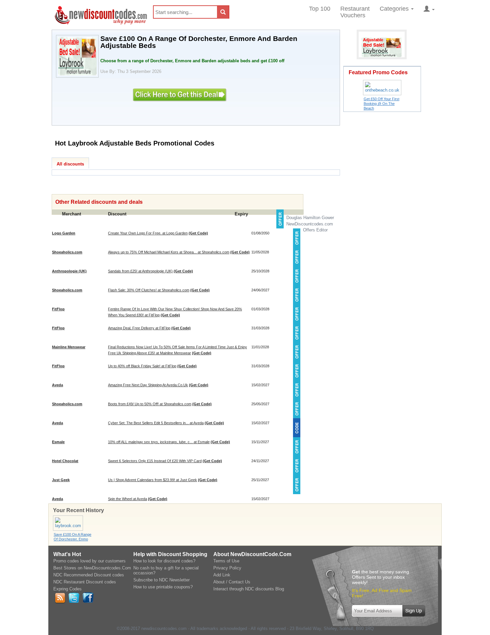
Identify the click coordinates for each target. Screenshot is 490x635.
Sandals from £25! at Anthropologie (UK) (140, 271)
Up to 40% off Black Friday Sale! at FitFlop (142, 366)
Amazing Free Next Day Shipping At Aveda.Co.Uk (148, 385)
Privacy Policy (227, 567)
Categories (395, 8)
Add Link (221, 574)
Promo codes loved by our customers (89, 560)
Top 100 (319, 8)
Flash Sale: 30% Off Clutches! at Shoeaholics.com (148, 290)
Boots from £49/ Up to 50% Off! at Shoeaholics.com (149, 404)
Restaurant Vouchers (355, 12)
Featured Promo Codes (378, 72)
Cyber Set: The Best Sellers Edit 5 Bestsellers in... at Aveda (156, 423)
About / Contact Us (231, 581)
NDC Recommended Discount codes (88, 574)
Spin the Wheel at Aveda (127, 499)
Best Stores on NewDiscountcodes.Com (92, 567)
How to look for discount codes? (164, 560)
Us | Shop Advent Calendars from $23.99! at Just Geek (152, 480)
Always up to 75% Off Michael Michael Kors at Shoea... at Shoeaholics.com (168, 252)
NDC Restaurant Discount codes (84, 581)
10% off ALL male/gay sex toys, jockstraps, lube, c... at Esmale (159, 442)
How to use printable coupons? (163, 586)
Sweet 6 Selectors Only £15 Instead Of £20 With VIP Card (155, 461)
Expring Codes (67, 588)
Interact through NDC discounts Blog (248, 588)
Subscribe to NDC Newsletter (161, 579)
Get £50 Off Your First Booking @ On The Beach (381, 103)
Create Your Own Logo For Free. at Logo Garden (148, 233)
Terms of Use (226, 560)
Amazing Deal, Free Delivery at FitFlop (139, 328)
